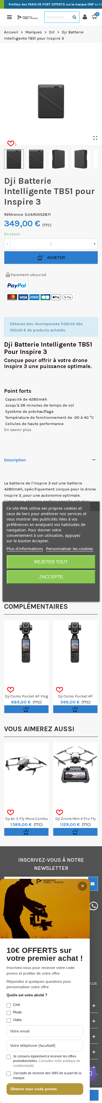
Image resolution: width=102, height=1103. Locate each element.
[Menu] (9, 17)
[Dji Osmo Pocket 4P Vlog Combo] (26, 642)
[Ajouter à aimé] (10, 689)
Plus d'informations (25, 548)
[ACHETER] (26, 709)
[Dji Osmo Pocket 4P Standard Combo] (75, 642)
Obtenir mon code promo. (34, 1089)
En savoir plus (17, 429)
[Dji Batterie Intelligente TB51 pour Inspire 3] (95, 138)
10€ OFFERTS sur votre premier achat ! (45, 954)
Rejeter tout (51, 562)
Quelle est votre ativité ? (27, 995)
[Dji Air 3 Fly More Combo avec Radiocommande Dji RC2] (26, 764)
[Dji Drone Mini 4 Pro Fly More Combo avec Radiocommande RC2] (75, 764)
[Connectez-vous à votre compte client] (87, 17)
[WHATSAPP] (93, 906)
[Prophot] (28, 17)
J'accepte (51, 577)
